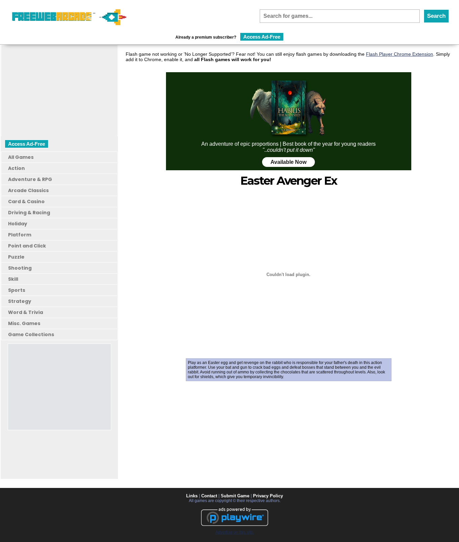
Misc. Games (24, 323)
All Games (21, 157)
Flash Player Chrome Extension (399, 54)
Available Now (288, 162)
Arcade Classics (28, 190)
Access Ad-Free (261, 37)
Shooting (20, 268)
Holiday (17, 223)
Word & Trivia (25, 312)
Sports (16, 290)
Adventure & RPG (30, 179)
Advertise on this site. (234, 532)
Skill (13, 279)
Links (192, 495)
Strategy (19, 301)
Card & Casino (26, 201)
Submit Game (235, 495)
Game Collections (31, 334)
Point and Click (27, 245)
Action (16, 168)
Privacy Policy (268, 495)
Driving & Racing (29, 212)
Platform (19, 234)
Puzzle (16, 257)
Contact (209, 495)
